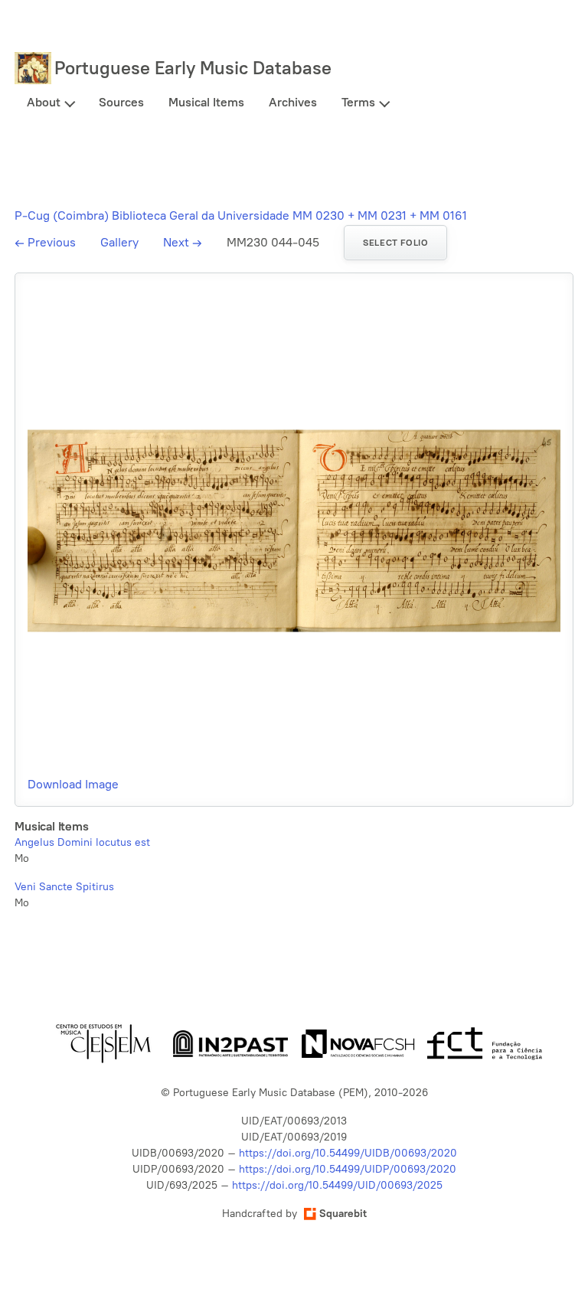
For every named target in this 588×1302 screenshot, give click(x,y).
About (43, 102)
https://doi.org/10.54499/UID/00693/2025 (337, 1185)
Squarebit (343, 1213)
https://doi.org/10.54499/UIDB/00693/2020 (348, 1153)
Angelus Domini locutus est (82, 842)
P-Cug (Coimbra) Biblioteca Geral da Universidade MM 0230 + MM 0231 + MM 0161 (241, 215)
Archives (293, 102)
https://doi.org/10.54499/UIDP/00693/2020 (347, 1169)
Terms (358, 102)
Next (182, 242)
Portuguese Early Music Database (193, 68)
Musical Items (206, 102)
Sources (121, 102)
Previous (45, 242)
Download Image (73, 784)
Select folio (395, 242)
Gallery (119, 242)
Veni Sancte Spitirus (64, 886)
